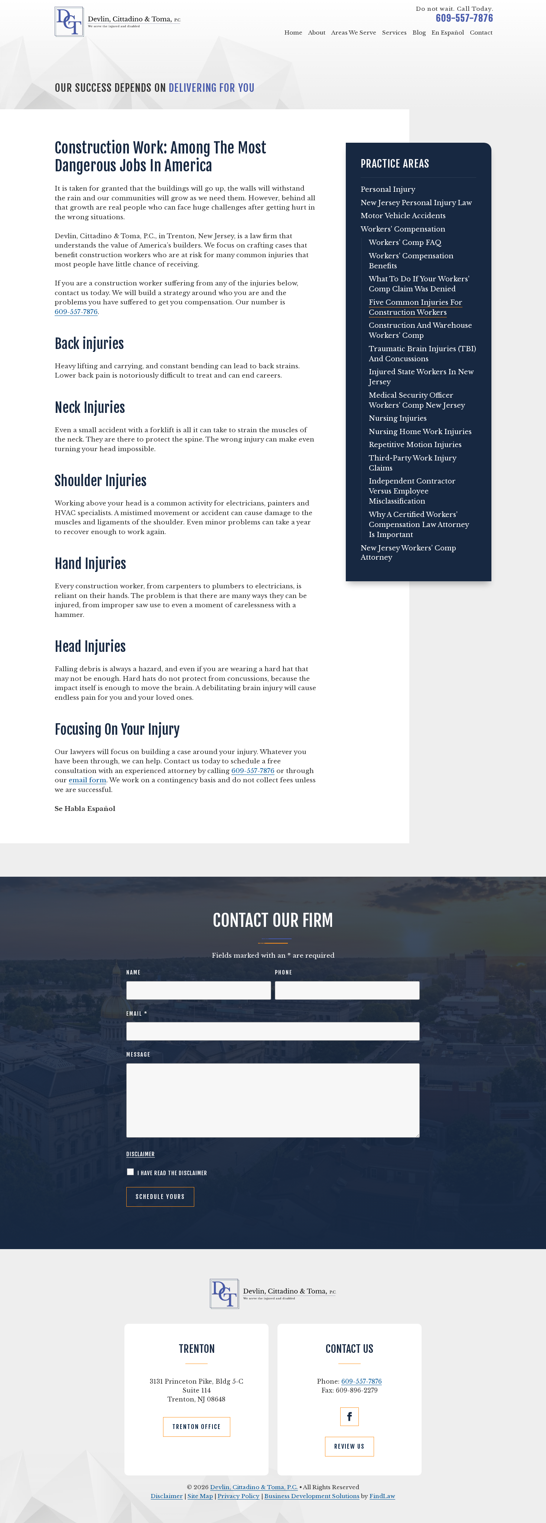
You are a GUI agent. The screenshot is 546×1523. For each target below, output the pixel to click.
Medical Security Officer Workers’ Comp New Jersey (417, 400)
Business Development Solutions (312, 1496)
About (316, 32)
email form (87, 780)
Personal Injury (388, 189)
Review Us (349, 1446)
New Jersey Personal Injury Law (416, 203)
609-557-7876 (465, 18)
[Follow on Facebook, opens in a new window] (349, 1416)
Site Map (200, 1496)
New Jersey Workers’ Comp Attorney (408, 553)
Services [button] (394, 32)
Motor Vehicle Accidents (403, 216)
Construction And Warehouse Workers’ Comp (420, 330)
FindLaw (382, 1496)
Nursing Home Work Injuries (420, 432)
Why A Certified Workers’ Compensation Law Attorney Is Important (419, 525)
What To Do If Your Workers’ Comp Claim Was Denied (419, 284)
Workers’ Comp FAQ (405, 243)
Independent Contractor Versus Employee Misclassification (412, 491)
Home (293, 32)
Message (138, 1054)
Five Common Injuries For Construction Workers (415, 307)
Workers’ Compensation (403, 229)
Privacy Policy (239, 1496)
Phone (283, 972)
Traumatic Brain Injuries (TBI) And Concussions (422, 354)
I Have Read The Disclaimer (172, 1173)
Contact (481, 32)
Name (133, 972)
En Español (448, 32)
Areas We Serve (353, 32)
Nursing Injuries (398, 418)
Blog (419, 32)
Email (137, 1013)
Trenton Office (196, 1426)
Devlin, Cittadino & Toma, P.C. (254, 1487)
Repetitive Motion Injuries (415, 445)
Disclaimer (140, 1154)
